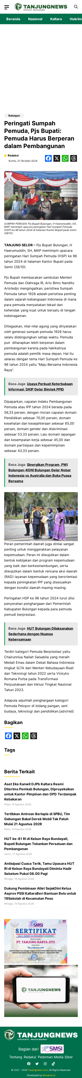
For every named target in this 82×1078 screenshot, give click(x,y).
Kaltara (56, 19)
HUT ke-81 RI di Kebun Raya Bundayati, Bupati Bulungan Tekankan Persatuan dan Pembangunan (38, 844)
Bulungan (14, 115)
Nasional (35, 19)
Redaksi (13, 155)
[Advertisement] (41, 70)
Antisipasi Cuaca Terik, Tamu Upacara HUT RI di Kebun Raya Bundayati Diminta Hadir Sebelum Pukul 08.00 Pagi (39, 868)
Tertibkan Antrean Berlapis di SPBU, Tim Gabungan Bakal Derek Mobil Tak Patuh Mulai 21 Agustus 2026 (37, 819)
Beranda (13, 19)
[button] (76, 6)
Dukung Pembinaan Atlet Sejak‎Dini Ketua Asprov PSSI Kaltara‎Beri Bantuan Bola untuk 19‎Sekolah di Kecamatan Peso (40, 893)
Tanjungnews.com (38, 1070)
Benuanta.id (49, 1075)
